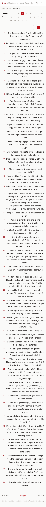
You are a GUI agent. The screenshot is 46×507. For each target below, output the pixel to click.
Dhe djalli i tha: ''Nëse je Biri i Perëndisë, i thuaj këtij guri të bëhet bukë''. (25, 55)
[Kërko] (37, 3)
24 (30, 21)
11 (14, 17)
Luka (9, 9)
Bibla (4, 3)
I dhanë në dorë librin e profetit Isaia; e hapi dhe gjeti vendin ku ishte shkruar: (25, 187)
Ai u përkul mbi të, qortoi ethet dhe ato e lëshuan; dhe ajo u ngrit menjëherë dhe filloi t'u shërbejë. (25, 419)
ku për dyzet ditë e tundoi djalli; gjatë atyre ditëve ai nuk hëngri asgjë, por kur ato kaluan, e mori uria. (25, 46)
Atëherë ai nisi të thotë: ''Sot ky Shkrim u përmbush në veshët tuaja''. (25, 231)
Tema (27, 3)
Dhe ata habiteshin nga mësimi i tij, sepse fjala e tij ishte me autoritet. (25, 343)
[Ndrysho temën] (42, 3)
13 (22, 17)
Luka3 (6, 496)
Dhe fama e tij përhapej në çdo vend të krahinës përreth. (25, 397)
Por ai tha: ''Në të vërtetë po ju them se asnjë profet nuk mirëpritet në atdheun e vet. (25, 270)
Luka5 (39, 496)
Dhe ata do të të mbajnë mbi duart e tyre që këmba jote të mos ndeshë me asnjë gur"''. (25, 134)
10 (11, 17)
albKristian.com (12, 3)
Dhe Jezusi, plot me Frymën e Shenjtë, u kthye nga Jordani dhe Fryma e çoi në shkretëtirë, (25, 36)
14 (26, 17)
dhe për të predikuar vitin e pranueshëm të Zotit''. (25, 214)
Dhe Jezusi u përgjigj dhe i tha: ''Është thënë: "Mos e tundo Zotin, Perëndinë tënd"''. (25, 145)
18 (42, 17)
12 (18, 17)
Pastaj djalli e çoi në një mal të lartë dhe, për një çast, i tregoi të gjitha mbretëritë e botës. (25, 73)
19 (11, 21)
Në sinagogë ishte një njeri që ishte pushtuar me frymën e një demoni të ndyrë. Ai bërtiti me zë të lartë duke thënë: (25, 352)
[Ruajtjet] (32, 3)
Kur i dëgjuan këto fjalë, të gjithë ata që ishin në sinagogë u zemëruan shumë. (25, 312)
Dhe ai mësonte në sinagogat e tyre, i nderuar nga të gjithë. (25, 170)
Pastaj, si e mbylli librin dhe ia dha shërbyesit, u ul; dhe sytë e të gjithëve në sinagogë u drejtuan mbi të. (25, 223)
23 (26, 21)
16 (34, 17)
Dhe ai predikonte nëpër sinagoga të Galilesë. (25, 483)
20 (15, 21)
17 (38, 17)
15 (30, 17)
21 (18, 21)
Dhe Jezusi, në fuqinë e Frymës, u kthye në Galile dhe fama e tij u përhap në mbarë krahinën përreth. (25, 162)
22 (22, 21)
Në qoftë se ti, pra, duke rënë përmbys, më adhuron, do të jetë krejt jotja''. (25, 95)
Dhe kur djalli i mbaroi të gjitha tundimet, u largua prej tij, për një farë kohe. (25, 153)
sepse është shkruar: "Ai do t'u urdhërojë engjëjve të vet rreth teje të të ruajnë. (25, 126)
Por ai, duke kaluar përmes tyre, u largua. (24, 331)
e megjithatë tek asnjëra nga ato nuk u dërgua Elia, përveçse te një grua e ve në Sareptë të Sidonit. (25, 293)
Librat (22, 3)
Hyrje (24, 495)
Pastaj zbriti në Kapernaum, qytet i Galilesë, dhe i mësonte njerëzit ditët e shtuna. (25, 336)
